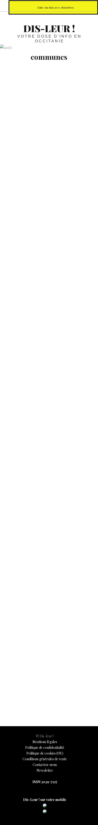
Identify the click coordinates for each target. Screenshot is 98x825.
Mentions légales (45, 742)
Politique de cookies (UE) (44, 753)
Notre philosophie (80, 5)
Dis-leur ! (49, 28)
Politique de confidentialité (44, 747)
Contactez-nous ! (69, 5)
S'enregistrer (53, 470)
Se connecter (19, 470)
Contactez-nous (45, 764)
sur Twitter (59, 5)
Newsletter (45, 770)
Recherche (90, 5)
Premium (11, 504)
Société (9, 275)
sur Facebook (48, 5)
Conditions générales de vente (45, 759)
